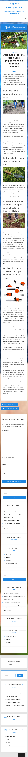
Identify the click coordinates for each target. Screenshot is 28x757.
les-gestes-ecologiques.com (14, 661)
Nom (3, 451)
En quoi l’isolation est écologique (9, 404)
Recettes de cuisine (10, 566)
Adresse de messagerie (8, 457)
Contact (10, 664)
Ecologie (8, 557)
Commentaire (5, 430)
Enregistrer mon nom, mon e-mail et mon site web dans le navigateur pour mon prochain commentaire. (14, 474)
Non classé (14, 52)
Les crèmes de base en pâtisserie (11, 511)
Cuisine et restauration (11, 554)
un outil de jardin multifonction (12, 240)
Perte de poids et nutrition (11, 563)
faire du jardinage (18, 305)
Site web (4, 464)
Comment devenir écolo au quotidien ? (12, 520)
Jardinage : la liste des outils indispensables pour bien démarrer (14, 60)
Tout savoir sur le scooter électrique (10, 408)
